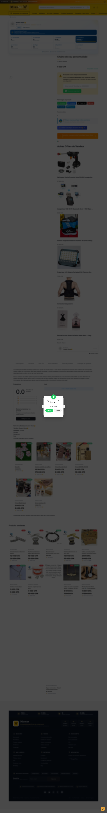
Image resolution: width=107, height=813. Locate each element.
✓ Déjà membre (53, 413)
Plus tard (58, 410)
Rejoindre (49, 410)
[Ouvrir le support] (103, 809)
